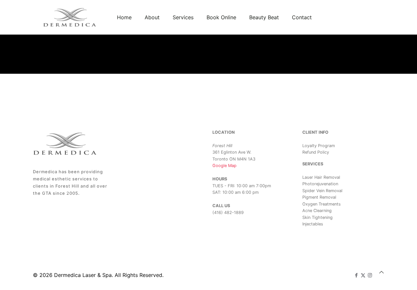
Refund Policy (315, 152)
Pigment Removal (319, 197)
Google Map (224, 165)
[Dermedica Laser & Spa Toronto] (70, 17)
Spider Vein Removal (322, 190)
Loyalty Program (318, 145)
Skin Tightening (317, 217)
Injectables (312, 223)
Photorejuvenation (320, 183)
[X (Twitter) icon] (363, 275)
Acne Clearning (317, 210)
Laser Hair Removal (321, 177)
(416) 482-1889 (228, 212)
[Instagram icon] (369, 275)
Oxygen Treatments (321, 204)
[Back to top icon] (381, 272)
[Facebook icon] (356, 275)
